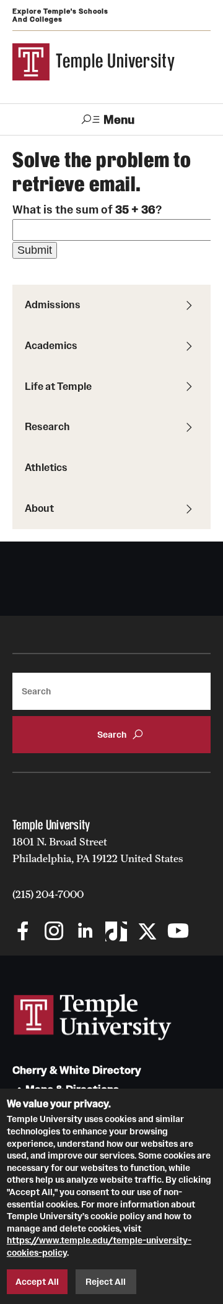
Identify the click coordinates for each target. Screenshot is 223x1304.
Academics (51, 345)
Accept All (37, 1281)
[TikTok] (116, 932)
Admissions (53, 304)
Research (47, 426)
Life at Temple (58, 386)
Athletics (46, 467)
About (39, 508)
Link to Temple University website (92, 1017)
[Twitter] (147, 932)
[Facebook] (23, 932)
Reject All (105, 1281)
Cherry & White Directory (76, 1070)
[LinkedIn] (85, 932)
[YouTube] (178, 932)
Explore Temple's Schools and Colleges (60, 15)
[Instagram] (54, 932)
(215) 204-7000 (48, 894)
